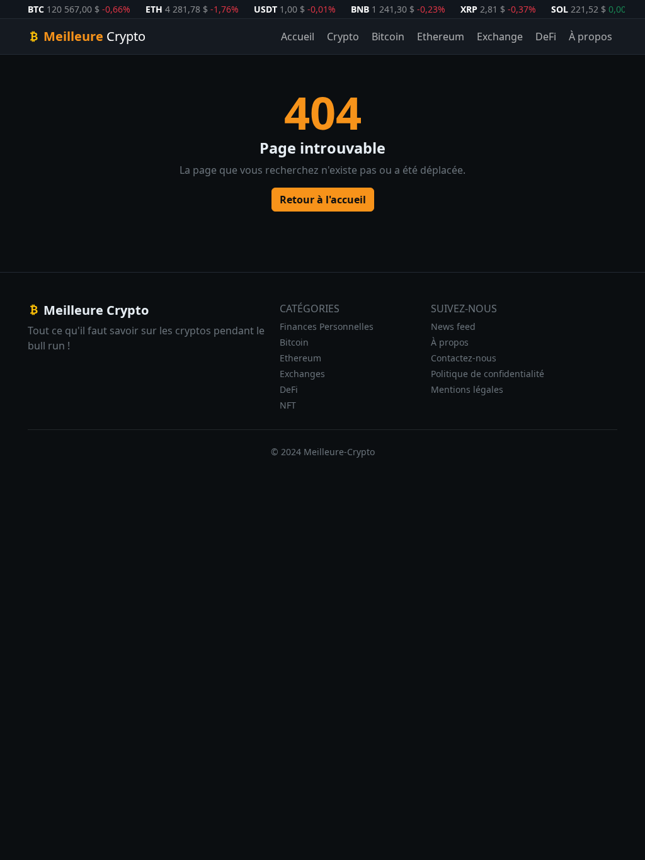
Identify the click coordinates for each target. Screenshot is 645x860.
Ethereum (440, 36)
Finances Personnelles (327, 326)
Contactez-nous (463, 358)
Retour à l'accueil (323, 200)
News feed (453, 326)
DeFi (545, 36)
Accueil (297, 36)
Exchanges (302, 374)
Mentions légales (467, 389)
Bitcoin (388, 36)
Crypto (343, 36)
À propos (590, 36)
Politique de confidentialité (487, 374)
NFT (288, 405)
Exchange (500, 36)
